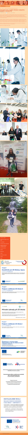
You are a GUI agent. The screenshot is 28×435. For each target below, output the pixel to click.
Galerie (1, 253)
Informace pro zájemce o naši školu (4, 240)
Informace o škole (2, 237)
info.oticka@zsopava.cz (3, 6)
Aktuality (3, 8)
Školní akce (2, 251)
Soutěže (1, 256)
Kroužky (1, 249)
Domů (0, 8)
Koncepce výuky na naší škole (4, 243)
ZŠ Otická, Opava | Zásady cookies (6, 433)
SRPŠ (1, 258)
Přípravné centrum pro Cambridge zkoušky (3, 246)
